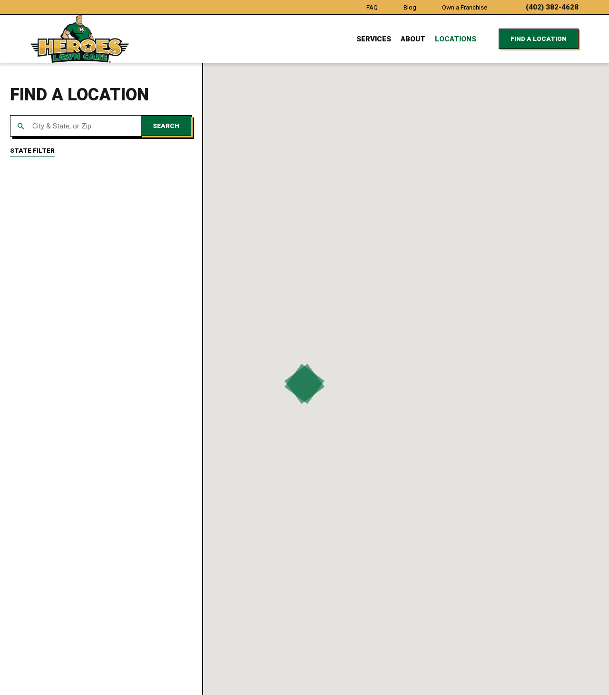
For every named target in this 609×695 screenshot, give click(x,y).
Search (166, 125)
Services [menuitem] (373, 39)
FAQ (372, 7)
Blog (409, 7)
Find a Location (539, 38)
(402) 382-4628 (552, 7)
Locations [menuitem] (455, 39)
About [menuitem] (413, 39)
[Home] (79, 39)
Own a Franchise (464, 7)
